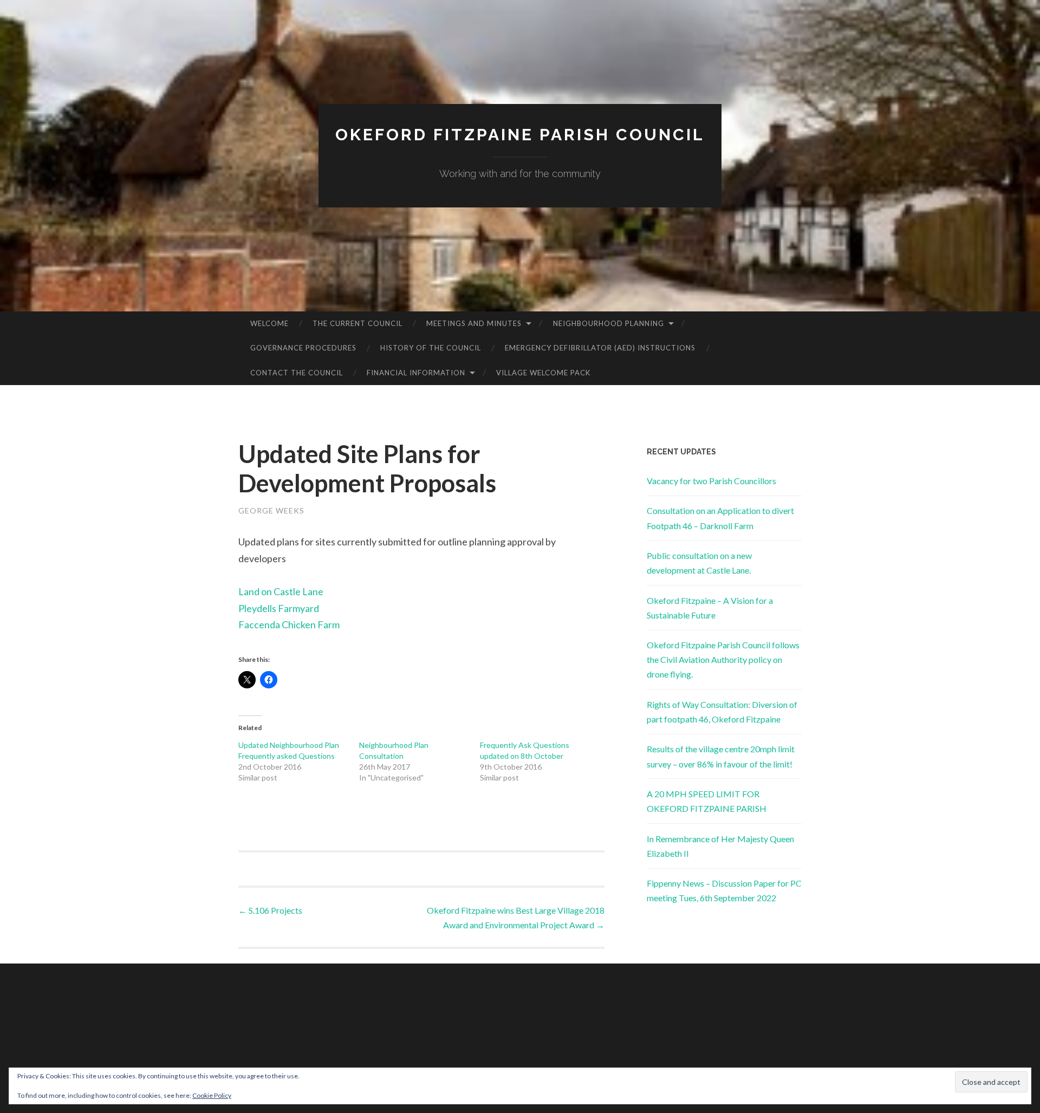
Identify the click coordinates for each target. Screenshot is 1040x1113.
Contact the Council (296, 372)
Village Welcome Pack (543, 372)
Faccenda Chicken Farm (289, 624)
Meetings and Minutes (474, 323)
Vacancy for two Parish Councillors (711, 481)
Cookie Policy (211, 1095)
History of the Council (430, 347)
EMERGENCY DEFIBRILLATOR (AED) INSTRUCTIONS (600, 347)
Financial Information (416, 372)
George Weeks (271, 510)
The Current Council (357, 323)
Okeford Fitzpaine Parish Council (520, 134)
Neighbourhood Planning (608, 323)
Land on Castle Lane (280, 591)
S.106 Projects (270, 910)
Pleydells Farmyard (278, 608)
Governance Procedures (303, 347)
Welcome (269, 323)
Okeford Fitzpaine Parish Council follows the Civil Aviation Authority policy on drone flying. (723, 659)
